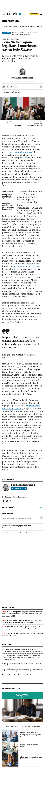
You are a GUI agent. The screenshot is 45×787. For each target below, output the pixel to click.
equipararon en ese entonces (26, 266)
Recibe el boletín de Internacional (16, 497)
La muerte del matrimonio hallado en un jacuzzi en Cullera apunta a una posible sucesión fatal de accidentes (23, 650)
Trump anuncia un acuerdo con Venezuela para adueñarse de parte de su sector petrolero (22, 621)
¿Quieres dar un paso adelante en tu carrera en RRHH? (31, 758)
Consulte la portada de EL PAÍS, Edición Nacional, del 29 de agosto (25, 33)
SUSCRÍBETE (34, 14)
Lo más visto (7, 645)
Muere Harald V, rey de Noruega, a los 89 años (19, 675)
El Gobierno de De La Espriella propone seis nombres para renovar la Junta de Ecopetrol (21, 628)
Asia (38, 26)
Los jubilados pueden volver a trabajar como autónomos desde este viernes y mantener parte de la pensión (23, 670)
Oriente (32, 26)
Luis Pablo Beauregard (22, 78)
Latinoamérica (24, 26)
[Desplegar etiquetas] (41, 517)
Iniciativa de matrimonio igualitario (7, 196)
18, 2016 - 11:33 (28, 81)
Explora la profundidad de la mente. (29, 745)
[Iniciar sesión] (41, 14)
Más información (7, 528)
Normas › (40, 507)
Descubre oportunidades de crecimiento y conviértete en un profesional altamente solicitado (30, 734)
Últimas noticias (9, 608)
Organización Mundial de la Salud (21, 407)
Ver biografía (16, 488)
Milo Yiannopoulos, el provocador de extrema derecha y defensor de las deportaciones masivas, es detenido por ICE (22, 614)
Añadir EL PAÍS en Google (13, 92)
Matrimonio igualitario (10, 39)
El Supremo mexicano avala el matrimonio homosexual (8, 206)
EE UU (10, 26)
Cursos (22, 695)
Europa (5, 26)
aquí (33, 533)
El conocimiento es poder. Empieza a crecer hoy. (22, 727)
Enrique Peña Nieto (24, 518)
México (16, 26)
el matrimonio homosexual (20, 152)
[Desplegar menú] (4, 14)
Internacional (11, 20)
